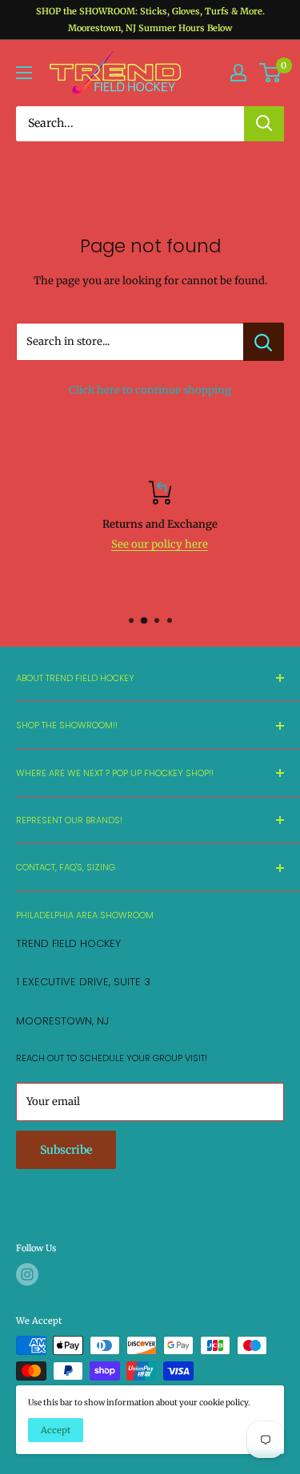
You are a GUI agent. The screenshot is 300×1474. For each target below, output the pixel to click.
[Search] (264, 123)
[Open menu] (24, 72)
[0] (271, 72)
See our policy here (151, 544)
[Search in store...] (263, 342)
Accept (55, 1430)
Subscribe (66, 1150)
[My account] (238, 72)
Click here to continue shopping (150, 390)
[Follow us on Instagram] (27, 1274)
